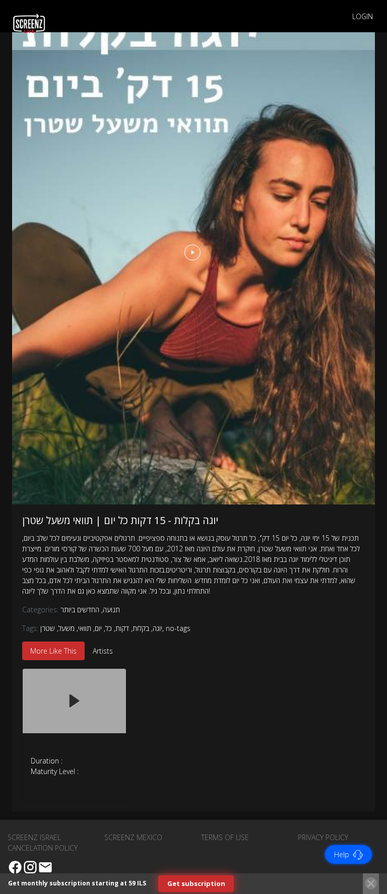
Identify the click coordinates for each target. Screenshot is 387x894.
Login (362, 16)
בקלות (141, 628)
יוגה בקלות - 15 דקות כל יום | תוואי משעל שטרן (120, 520)
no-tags (178, 628)
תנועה (110, 609)
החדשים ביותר (79, 609)
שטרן (47, 628)
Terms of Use (225, 837)
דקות (122, 628)
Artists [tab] (103, 651)
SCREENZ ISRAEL (34, 837)
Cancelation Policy (43, 848)
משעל (66, 628)
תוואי (84, 628)
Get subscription (196, 883)
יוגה (157, 628)
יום (98, 628)
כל (108, 628)
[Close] (371, 883)
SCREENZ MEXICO (133, 837)
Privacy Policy (323, 837)
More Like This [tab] (53, 651)
